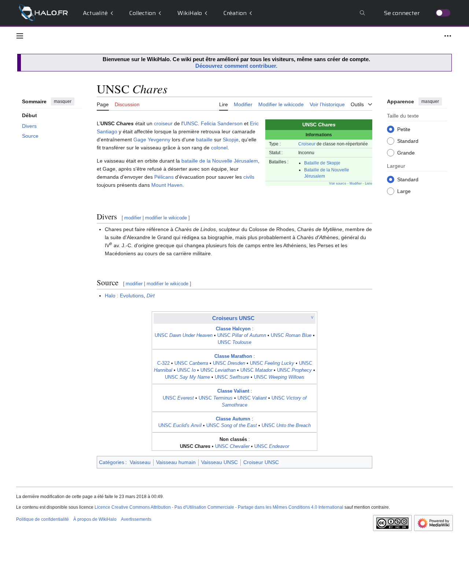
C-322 (163, 363)
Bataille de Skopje (322, 162)
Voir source (337, 183)
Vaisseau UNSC (219, 462)
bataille (204, 139)
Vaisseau (140, 462)
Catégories (111, 462)
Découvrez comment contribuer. (236, 66)
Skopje (231, 139)
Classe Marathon (233, 356)
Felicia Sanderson (222, 123)
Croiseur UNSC (261, 462)
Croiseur (306, 143)
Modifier (356, 183)
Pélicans (164, 177)
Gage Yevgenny (151, 139)
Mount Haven (166, 185)
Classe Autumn (233, 419)
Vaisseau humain (176, 462)
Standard (407, 141)
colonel (219, 148)
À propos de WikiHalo (95, 519)
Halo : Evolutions (124, 295)
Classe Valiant (233, 391)
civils (248, 177)
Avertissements (136, 519)
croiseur (163, 123)
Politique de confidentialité (42, 519)
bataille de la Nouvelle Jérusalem (219, 161)
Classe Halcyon (233, 328)
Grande (406, 152)
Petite (403, 129)
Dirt (151, 295)
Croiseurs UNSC (233, 318)
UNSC (191, 123)
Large (404, 191)
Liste (368, 183)
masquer (62, 101)
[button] (20, 36)
